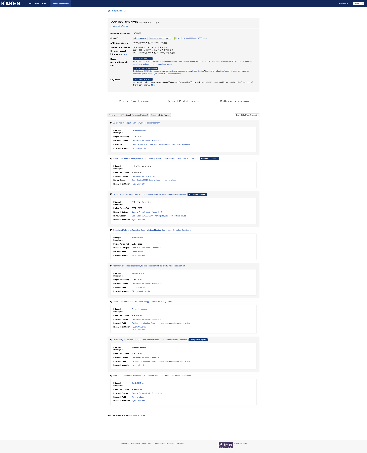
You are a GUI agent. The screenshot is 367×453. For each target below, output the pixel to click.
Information (124, 443)
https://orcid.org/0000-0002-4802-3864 (191, 38)
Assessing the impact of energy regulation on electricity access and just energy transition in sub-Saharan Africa (155, 159)
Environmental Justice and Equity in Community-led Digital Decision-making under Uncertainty (149, 194)
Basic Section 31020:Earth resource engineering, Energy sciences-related (162, 71)
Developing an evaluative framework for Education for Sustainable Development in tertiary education (152, 376)
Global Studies (198, 71)
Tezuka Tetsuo (137, 238)
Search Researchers (61, 3)
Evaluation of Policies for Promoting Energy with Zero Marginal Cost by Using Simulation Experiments (152, 230)
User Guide (135, 443)
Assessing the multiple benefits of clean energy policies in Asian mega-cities (142, 302)
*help (125, 54)
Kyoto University (138, 184)
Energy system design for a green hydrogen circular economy (136, 123)
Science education (174, 74)
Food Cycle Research (156, 74)
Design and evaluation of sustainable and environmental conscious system (161, 323)
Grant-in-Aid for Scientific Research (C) (147, 212)
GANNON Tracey (138, 383)
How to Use (343, 3)
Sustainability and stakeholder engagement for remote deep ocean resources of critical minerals (150, 340)
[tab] (133, 101)
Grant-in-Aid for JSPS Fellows (143, 176)
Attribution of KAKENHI (175, 443)
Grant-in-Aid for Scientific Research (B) (147, 141)
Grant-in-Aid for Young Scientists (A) (146, 357)
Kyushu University (139, 148)
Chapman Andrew (139, 131)
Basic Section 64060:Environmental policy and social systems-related (206, 61)
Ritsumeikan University (141, 291)
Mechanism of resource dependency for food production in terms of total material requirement (149, 266)
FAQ (144, 443)
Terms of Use (159, 443)
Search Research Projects (38, 3)
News (150, 443)
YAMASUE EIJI (138, 273)
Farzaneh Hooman (139, 309)
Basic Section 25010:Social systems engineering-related (155, 61)
